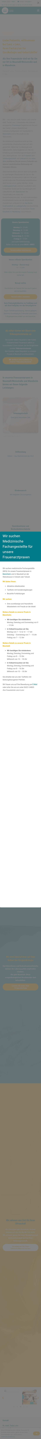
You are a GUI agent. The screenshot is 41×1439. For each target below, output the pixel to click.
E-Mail (34, 684)
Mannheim (7, 574)
